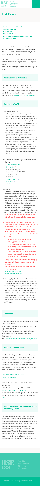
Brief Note (9, 181)
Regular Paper (11, 179)
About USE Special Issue (12, 34)
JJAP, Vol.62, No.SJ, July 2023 (13, 374)
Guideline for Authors (13, 164)
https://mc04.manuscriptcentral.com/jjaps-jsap (21, 338)
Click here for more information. (24, 95)
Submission (7, 31)
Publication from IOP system (13, 27)
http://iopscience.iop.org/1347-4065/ (14, 390)
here (3, 398)
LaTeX (8, 184)
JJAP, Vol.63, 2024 (9, 377)
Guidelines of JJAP (10, 29)
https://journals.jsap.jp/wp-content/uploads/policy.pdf (13, 272)
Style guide (10, 167)
